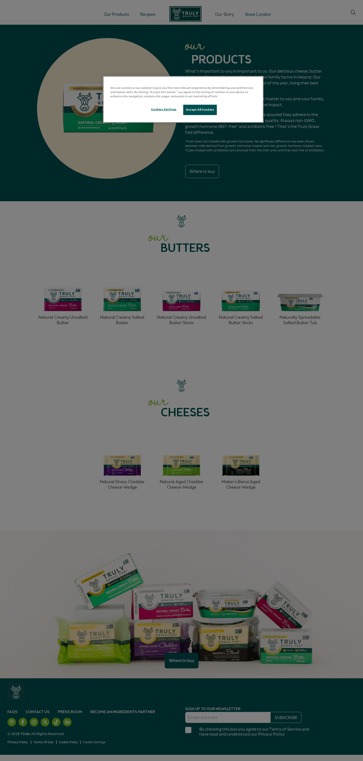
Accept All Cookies (200, 109)
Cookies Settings (164, 109)
